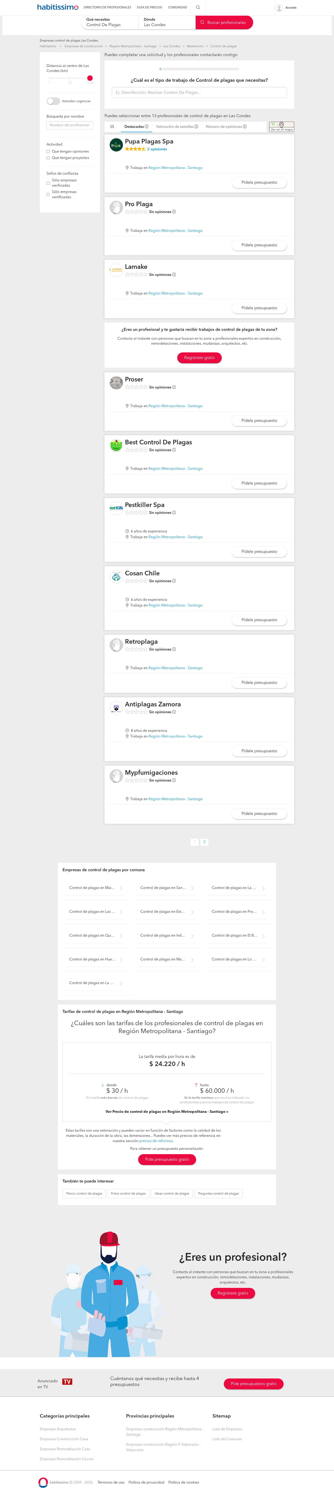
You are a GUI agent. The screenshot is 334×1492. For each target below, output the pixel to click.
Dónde (149, 20)
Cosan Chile (142, 574)
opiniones (157, 149)
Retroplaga (141, 642)
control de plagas (84, 1193)
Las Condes (171, 46)
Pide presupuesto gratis (167, 1160)
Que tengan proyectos (70, 158)
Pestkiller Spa (145, 505)
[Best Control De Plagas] (116, 446)
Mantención (195, 46)
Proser (134, 380)
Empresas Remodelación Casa (65, 1449)
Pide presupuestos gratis (254, 1384)
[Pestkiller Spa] (116, 508)
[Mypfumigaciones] (116, 776)
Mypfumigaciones (151, 773)
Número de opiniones (224, 127)
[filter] (70, 78)
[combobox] (109, 22)
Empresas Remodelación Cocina (67, 1459)
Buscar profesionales (226, 23)
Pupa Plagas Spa (149, 142)
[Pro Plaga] (116, 207)
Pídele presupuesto (259, 183)
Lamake (136, 267)
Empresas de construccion (84, 46)
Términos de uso (111, 1483)
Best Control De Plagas (158, 443)
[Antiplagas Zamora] (116, 708)
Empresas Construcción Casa (64, 1439)
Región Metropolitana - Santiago (133, 46)
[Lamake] (116, 270)
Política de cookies (183, 1483)
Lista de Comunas (227, 1439)
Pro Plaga (139, 204)
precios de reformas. (156, 1141)
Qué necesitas (98, 20)
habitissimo (48, 46)
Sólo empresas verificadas (64, 183)
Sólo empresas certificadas (64, 194)
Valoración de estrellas (175, 127)
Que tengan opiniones (70, 151)
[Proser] (116, 383)
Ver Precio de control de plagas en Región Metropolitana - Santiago (166, 1112)
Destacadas (134, 127)
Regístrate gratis (233, 1293)
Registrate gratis (199, 358)
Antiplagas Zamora (153, 705)
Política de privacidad (146, 1483)
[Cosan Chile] (116, 577)
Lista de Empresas (227, 1429)
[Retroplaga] (116, 645)
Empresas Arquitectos (58, 1429)
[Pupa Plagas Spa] (116, 145)
